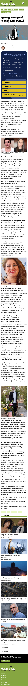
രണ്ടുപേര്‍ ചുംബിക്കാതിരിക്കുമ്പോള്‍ (9, 535)
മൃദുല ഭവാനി (5, 647)
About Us (3, 673)
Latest (21, 9)
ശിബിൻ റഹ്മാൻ (5, 601)
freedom (4, 511)
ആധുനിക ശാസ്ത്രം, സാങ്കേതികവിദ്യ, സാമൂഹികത (13, 599)
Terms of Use (4, 679)
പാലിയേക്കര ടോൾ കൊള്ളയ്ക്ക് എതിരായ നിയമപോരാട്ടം (13, 641)
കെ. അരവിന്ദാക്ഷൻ (6, 559)
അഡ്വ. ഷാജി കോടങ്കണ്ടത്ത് (8, 644)
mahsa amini (13, 511)
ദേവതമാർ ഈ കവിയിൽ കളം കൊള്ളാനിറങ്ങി (13, 619)
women (19, 511)
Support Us (5, 660)
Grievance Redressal (5, 684)
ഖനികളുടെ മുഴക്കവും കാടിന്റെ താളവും (11, 578)
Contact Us (3, 675)
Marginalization (6, 12)
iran (8, 511)
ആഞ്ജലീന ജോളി (10, 48)
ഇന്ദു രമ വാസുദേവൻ (6, 537)
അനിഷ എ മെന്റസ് (6, 580)
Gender (4, 9)
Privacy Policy (4, 682)
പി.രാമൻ (3, 621)
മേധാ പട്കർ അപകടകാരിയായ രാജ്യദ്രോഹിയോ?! (10, 556)
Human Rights (13, 9)
